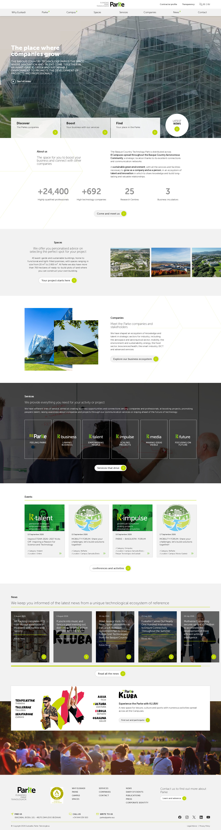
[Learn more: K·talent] (96, 446)
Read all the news (108, 673)
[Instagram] (187, 817)
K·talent (39, 551)
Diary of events (134, 792)
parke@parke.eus (107, 817)
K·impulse (128, 548)
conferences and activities (108, 568)
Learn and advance (172, 798)
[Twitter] (194, 817)
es (204, 4)
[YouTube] (208, 817)
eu (209, 4)
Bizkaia (17, 639)
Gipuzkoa (67, 639)
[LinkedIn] (201, 817)
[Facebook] (180, 817)
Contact (202, 12)
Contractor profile (168, 4)
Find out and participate (132, 720)
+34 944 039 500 (80, 817)
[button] (216, 262)
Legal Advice (192, 826)
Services (123, 12)
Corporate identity (137, 802)
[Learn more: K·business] (67, 446)
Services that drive (108, 467)
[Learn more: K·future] (183, 446)
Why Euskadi (19, 12)
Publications (133, 795)
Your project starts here (56, 280)
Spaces (97, 12)
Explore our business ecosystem (132, 359)
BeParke (84, 551)
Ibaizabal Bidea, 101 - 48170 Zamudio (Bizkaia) (38, 817)
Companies (150, 12)
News (176, 12)
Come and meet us (108, 213)
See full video (24, 81)
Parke (45, 12)
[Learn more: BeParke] (38, 444)
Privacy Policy (205, 826)
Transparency (188, 4)
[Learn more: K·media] (154, 446)
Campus (71, 12)
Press (129, 799)
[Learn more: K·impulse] (125, 446)
